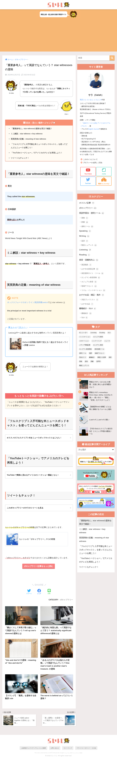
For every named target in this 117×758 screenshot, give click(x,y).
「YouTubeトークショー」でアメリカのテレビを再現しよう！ (36, 153)
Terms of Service (75, 752)
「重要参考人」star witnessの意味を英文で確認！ (31, 128)
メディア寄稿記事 (84, 345)
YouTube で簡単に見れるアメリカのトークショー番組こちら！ (33, 475)
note (104, 174)
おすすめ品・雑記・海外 (91, 295)
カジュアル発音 (88, 282)
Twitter (88, 183)
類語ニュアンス (88, 245)
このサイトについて (90, 159)
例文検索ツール (99, 349)
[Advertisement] (58, 36)
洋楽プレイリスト (89, 300)
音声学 (98, 361)
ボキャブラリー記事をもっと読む (38, 566)
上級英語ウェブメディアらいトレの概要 (33, 748)
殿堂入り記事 (102, 357)
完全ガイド (82, 357)
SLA (84, 317)
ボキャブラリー (66, 600)
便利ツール (87, 226)
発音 (110, 357)
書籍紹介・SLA (87, 308)
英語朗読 (86, 265)
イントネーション (84, 337)
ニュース (107, 341)
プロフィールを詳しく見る (92, 162)
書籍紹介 (86, 313)
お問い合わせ (55, 748)
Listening (85, 250)
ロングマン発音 (98, 345)
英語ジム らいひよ (103, 183)
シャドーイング (96, 341)
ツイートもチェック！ (20, 158)
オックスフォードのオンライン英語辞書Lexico (27, 302)
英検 (84, 218)
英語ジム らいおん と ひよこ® (91, 100)
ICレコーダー (83, 332)
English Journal (93, 129)
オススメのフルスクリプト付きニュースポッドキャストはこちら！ (34, 438)
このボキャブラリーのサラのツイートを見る (25, 508)
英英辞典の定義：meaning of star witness (28, 139)
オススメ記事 (86, 203)
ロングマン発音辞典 (90, 277)
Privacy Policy (67, 752)
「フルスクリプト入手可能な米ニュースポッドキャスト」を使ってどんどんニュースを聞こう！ (39, 146)
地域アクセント (88, 286)
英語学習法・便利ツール (91, 213)
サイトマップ (68, 748)
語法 (86, 361)
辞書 (84, 222)
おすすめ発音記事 (89, 269)
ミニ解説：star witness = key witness (27, 134)
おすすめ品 (86, 304)
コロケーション (84, 341)
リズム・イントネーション (93, 290)
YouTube (88, 174)
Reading (84, 255)
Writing (84, 236)
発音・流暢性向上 (88, 260)
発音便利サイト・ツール (92, 273)
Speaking (84, 231)
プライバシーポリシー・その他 (86, 748)
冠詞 (84, 241)
